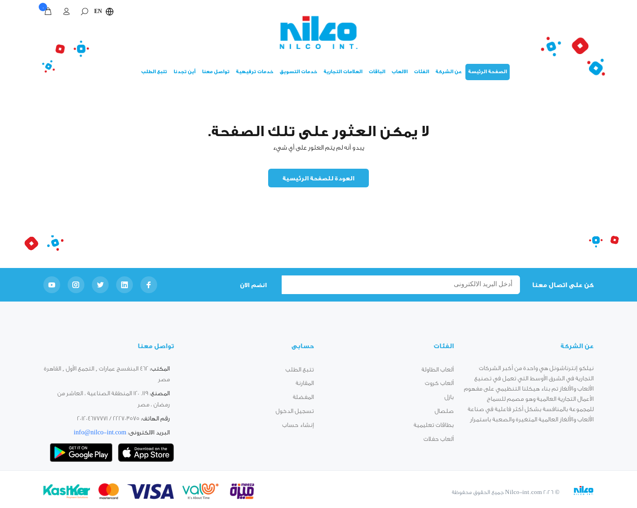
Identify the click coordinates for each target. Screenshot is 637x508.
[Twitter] (100, 284)
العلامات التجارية (343, 72)
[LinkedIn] (124, 284)
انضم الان (253, 284)
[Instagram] (76, 284)
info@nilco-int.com (100, 432)
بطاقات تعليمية (434, 424)
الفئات (421, 72)
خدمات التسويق (298, 72)
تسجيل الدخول (295, 410)
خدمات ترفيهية (254, 72)
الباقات (377, 72)
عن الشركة (449, 72)
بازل (449, 396)
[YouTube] (51, 284)
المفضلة (303, 396)
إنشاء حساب (298, 424)
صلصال (444, 410)
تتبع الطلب (154, 72)
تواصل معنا (215, 72)
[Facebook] (148, 284)
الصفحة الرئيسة (487, 72)
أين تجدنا (184, 72)
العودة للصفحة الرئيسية (319, 178)
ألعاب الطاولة (438, 369)
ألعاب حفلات (438, 438)
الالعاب (400, 72)
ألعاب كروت (439, 382)
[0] (49, 12)
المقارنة (305, 382)
